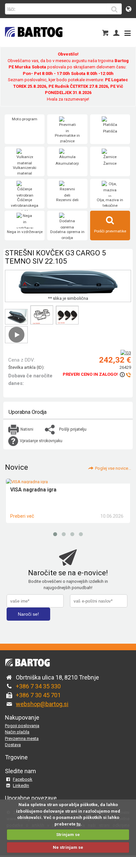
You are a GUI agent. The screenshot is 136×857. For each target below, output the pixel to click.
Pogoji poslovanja (22, 725)
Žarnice (110, 163)
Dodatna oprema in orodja (67, 234)
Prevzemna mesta (22, 738)
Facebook (22, 779)
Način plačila (17, 731)
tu (79, 823)
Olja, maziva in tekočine (110, 203)
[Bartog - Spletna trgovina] (33, 41)
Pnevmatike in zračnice (67, 138)
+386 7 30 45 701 (38, 695)
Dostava (13, 744)
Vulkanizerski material (24, 170)
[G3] (125, 352)
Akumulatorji (67, 163)
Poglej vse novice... (113, 468)
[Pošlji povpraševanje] (125, 374)
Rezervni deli (67, 200)
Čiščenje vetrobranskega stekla (24, 206)
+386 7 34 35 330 (38, 686)
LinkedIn (21, 785)
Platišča (110, 131)
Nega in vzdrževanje (25, 231)
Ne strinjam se (68, 847)
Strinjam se (68, 834)
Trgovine (16, 757)
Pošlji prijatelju (72, 429)
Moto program (24, 119)
